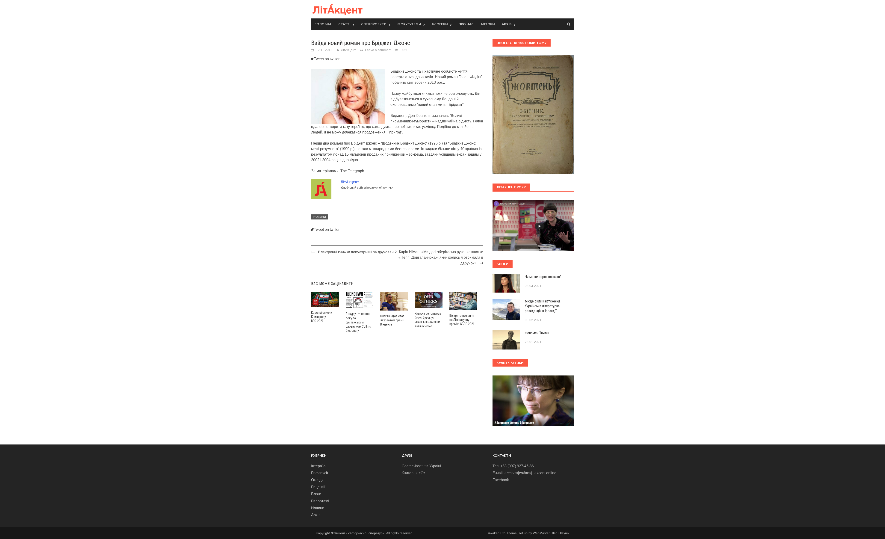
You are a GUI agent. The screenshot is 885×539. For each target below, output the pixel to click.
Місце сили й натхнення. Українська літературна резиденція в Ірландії (542, 306)
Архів (507, 24)
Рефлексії (319, 473)
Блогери (440, 24)
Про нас (466, 24)
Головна (323, 24)
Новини (319, 217)
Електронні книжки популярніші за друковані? (357, 252)
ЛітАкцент (348, 50)
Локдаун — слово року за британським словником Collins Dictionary (358, 322)
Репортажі (320, 501)
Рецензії (318, 487)
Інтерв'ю (318, 466)
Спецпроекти (373, 24)
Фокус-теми (409, 24)
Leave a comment (378, 50)
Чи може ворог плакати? (543, 277)
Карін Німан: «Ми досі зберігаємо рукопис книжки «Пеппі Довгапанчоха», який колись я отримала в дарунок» (440, 257)
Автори (488, 24)
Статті (344, 24)
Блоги (316, 494)
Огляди (317, 480)
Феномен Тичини (537, 333)
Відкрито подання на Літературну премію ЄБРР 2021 (462, 320)
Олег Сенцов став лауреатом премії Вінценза (392, 320)
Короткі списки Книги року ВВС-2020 (321, 317)
